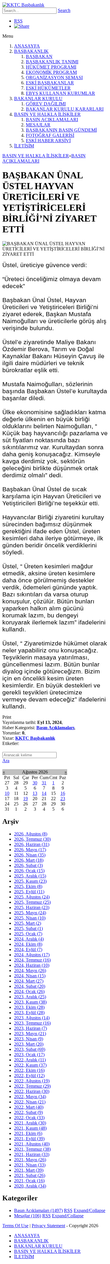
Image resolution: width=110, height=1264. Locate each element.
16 (62, 793)
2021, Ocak (29, 1180)
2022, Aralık (30, 1059)
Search (64, 10)
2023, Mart (28, 1044)
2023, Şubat (29, 1049)
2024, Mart (28, 981)
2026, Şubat (28, 865)
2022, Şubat (28, 1112)
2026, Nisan (29, 854)
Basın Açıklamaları (55, 727)
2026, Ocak (29, 870)
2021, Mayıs (30, 1159)
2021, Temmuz (32, 1149)
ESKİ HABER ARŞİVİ (48, 140)
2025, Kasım (30, 881)
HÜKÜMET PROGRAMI (51, 67)
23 (62, 798)
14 (44, 793)
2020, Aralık (30, 1185)
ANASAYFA (27, 45)
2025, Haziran (31, 907)
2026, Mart (28, 860)
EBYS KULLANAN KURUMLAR (60, 93)
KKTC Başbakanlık (35, 738)
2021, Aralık (30, 1122)
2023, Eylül (29, 1012)
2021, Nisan (29, 1164)
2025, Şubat (28, 928)
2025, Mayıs (30, 912)
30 (35, 782)
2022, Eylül (29, 1075)
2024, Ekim (28, 944)
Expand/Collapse (89, 1210)
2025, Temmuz (32, 902)
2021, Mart (28, 1170)
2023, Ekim (29, 1007)
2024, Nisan (29, 975)
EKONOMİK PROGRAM (51, 72)
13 (35, 793)
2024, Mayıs (30, 970)
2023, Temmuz (32, 1023)
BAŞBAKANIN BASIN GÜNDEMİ (61, 130)
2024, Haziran (31, 965)
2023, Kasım (30, 1002)
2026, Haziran (31, 844)
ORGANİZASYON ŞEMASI (54, 77)
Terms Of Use (15, 1225)
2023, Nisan (28, 1038)
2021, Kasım (30, 1128)
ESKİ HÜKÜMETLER (48, 88)
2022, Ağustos (32, 1080)
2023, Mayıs (30, 1033)
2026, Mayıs (30, 849)
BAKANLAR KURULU (38, 98)
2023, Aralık (30, 996)
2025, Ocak (28, 933)
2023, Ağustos (32, 1017)
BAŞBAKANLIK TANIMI (52, 61)
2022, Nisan (29, 1101)
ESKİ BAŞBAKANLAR (50, 82)
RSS (18, 20)
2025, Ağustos (32, 896)
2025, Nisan (29, 917)
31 (44, 782)
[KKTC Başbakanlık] (23, 4)
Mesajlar (27, 1215)
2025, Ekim (28, 886)
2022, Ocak (29, 1117)
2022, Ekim (29, 1070)
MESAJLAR (38, 124)
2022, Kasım (30, 1065)
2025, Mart (27, 923)
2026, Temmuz (32, 839)
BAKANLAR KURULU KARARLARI (65, 109)
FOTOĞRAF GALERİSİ (50, 135)
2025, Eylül (29, 891)
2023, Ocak (29, 1054)
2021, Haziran (31, 1154)
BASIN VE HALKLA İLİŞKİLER (47, 114)
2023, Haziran (30, 1028)
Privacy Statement (48, 1225)
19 (25, 798)
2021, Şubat (29, 1175)
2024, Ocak (29, 991)
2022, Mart (28, 1107)
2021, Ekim (28, 1133)
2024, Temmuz (32, 959)
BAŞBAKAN (39, 56)
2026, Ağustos (30, 833)
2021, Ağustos (32, 1143)
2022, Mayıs (30, 1096)
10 (7, 793)
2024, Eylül (28, 949)
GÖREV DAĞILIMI (46, 103)
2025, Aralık (30, 875)
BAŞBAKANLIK (31, 51)
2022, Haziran (31, 1091)
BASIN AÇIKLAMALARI (52, 119)
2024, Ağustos (32, 954)
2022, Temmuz (32, 1086)
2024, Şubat (29, 986)
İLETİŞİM (24, 145)
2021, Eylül (29, 1138)
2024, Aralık (29, 938)
